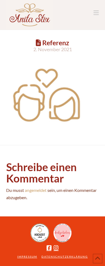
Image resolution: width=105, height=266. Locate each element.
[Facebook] (49, 248)
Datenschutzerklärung (64, 256)
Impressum (27, 256)
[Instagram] (56, 248)
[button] (96, 13)
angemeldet (36, 190)
